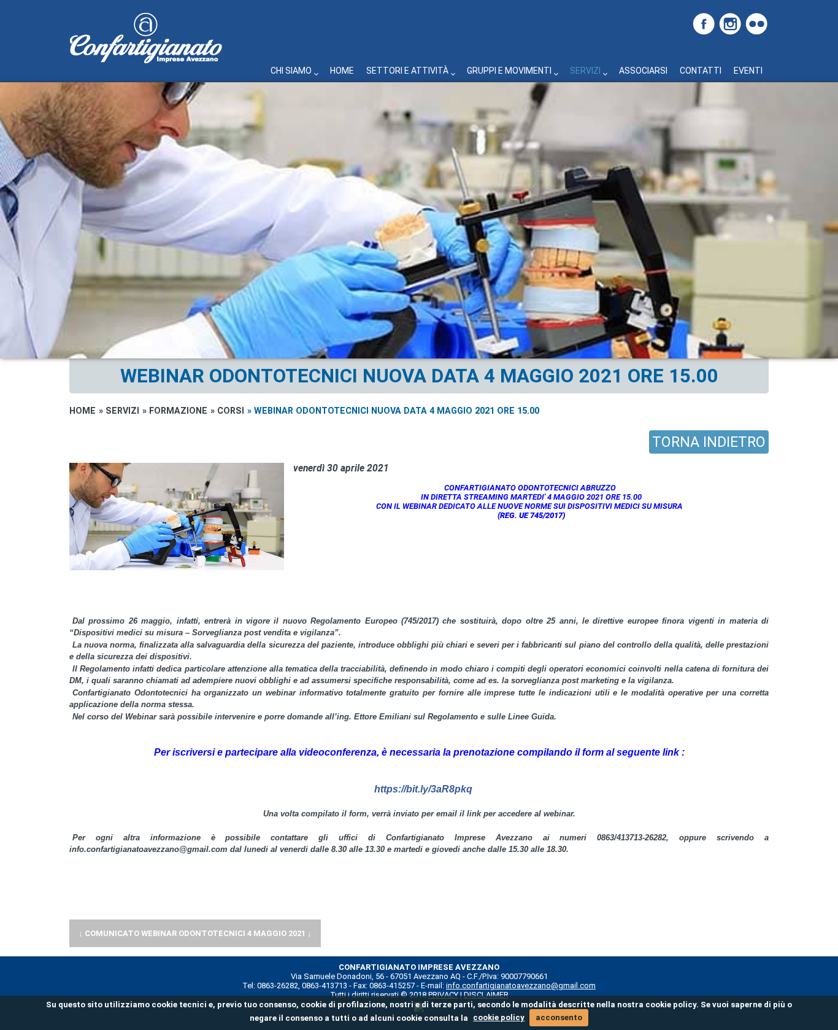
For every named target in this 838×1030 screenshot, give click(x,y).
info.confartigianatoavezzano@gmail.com (521, 985)
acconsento (559, 1017)
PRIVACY (443, 994)
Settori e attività (407, 71)
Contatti (700, 71)
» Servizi (119, 411)
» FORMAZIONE (174, 411)
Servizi (585, 71)
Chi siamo (291, 71)
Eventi (748, 71)
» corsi (227, 411)
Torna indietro (709, 442)
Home (342, 71)
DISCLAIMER (486, 994)
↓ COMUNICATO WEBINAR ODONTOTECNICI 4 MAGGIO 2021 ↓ (195, 933)
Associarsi (643, 71)
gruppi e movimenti (509, 71)
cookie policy (499, 1017)
